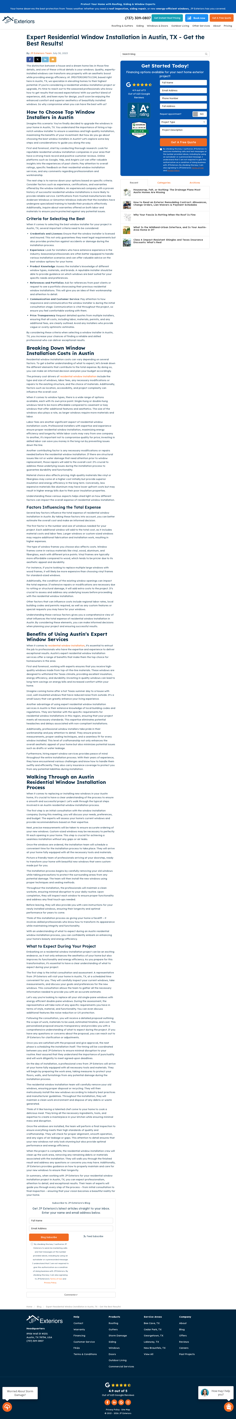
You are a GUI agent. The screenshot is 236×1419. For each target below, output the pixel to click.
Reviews (184, 1341)
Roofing (113, 1323)
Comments (69, 1294)
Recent (134, 182)
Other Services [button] (201, 25)
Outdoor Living (118, 1360)
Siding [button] (140, 25)
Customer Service (84, 1341)
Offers (183, 1335)
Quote (221, 18)
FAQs (77, 1347)
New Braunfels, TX (155, 1347)
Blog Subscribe (49, 1237)
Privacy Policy (50, 1283)
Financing (79, 1335)
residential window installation (78, 376)
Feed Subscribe (94, 1236)
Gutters (113, 1329)
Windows (114, 1347)
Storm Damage (118, 1335)
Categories (163, 182)
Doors (112, 1354)
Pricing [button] (228, 25)
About (183, 1323)
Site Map (125, 1409)
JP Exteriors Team (41, 53)
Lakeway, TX (151, 1341)
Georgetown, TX (153, 1335)
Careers (183, 1347)
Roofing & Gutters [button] (122, 25)
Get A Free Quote (183, 142)
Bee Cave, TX (152, 1323)
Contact (78, 1323)
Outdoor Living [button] (180, 25)
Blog (182, 1329)
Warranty (79, 1329)
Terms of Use (56, 1279)
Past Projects (187, 1354)
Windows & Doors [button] (157, 25)
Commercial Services (121, 1366)
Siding (112, 1341)
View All (148, 1354)
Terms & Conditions (85, 1354)
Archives (195, 182)
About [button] (217, 25)
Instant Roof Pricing (167, 18)
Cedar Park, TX (153, 1329)
